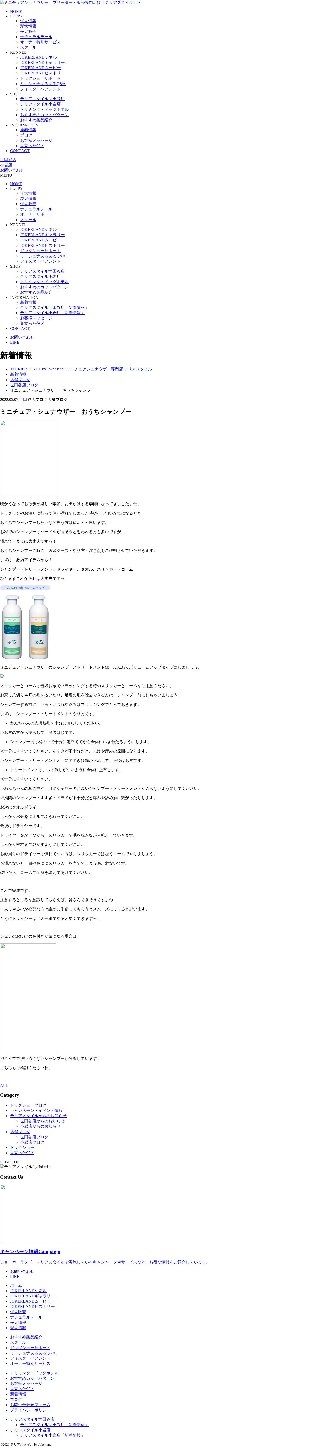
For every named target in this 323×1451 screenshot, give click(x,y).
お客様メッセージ (36, 140)
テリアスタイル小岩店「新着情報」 (52, 313)
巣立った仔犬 (32, 146)
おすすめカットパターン (32, 1378)
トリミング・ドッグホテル (44, 109)
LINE (14, 342)
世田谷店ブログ (34, 1137)
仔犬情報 (28, 21)
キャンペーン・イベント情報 (36, 1110)
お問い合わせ (12, 170)
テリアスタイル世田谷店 (42, 99)
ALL (4, 1085)
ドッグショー (22, 1147)
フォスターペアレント (40, 89)
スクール (28, 47)
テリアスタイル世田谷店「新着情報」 (54, 307)
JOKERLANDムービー (40, 68)
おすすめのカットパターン (44, 115)
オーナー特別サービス (40, 42)
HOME (16, 11)
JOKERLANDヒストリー (42, 73)
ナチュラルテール (36, 37)
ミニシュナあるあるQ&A (43, 84)
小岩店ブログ (32, 1142)
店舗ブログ (20, 1132)
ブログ (26, 135)
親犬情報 (28, 26)
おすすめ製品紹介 (36, 120)
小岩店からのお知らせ (40, 1126)
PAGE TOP (9, 1162)
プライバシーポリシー (30, 1410)
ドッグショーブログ (28, 1105)
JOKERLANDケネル (38, 57)
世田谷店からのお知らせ (42, 1121)
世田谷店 (8, 159)
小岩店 (6, 165)
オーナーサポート (36, 214)
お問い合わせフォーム (30, 1405)
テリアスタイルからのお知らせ (38, 1116)
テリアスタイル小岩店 (40, 104)
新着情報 (28, 130)
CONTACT (20, 151)
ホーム (16, 1285)
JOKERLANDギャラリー (42, 62)
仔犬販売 (28, 31)
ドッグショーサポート (40, 78)
